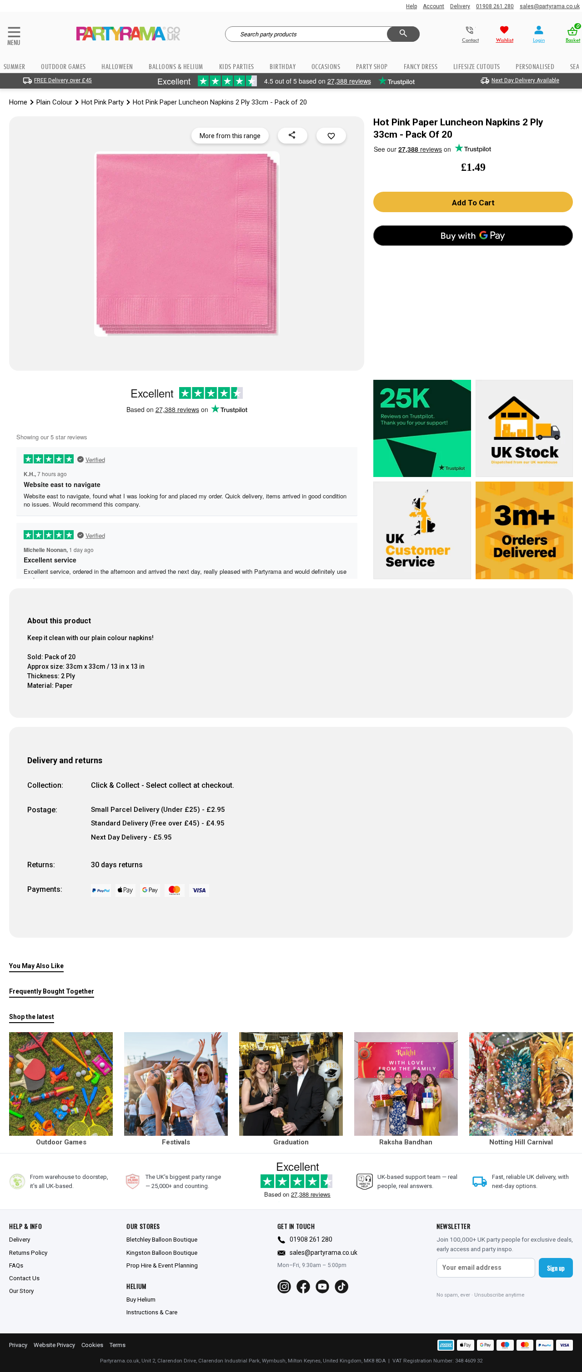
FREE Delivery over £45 (63, 80)
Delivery (460, 6)
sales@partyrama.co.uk (550, 6)
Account (433, 6)
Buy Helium (141, 1299)
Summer (14, 66)
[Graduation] (291, 1084)
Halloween (117, 66)
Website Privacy (54, 1345)
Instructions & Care (151, 1312)
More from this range (230, 135)
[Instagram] (284, 1286)
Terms (117, 1345)
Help (411, 6)
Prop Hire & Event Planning (162, 1265)
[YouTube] (322, 1286)
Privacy (18, 1345)
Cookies (92, 1345)
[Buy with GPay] (473, 235)
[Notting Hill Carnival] (521, 1084)
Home (18, 102)
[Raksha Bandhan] (406, 1084)
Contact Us (24, 1278)
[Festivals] (176, 1084)
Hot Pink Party (102, 102)
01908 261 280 (495, 6)
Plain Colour (54, 102)
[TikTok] (341, 1286)
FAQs (16, 1265)
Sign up (556, 1268)
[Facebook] (303, 1286)
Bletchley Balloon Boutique (161, 1239)
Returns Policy (28, 1252)
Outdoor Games (63, 66)
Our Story (21, 1290)
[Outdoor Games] (61, 1084)
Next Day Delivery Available (525, 80)
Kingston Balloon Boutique (161, 1252)
